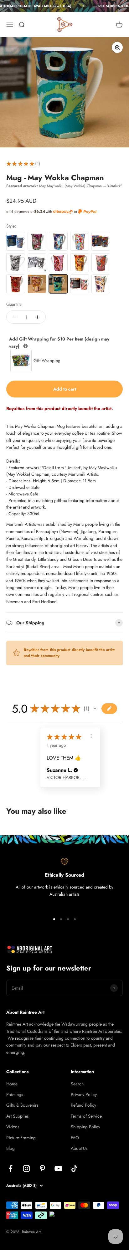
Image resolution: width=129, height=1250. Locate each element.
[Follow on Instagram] (26, 1168)
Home (12, 1084)
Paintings (14, 1094)
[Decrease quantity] (14, 317)
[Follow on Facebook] (10, 1168)
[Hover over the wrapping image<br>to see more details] (25, 346)
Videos (12, 1127)
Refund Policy (83, 1105)
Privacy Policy (84, 1094)
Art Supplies (17, 1116)
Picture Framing (21, 1138)
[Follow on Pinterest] (42, 1168)
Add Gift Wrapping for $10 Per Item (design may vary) (59, 342)
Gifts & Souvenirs (22, 1105)
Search (77, 1084)
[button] (95, 708)
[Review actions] (91, 736)
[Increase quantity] (37, 317)
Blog (10, 1148)
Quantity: (14, 304)
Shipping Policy (85, 1127)
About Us (79, 1148)
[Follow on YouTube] (58, 1168)
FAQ (75, 1138)
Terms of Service (86, 1116)
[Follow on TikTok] (74, 1168)
